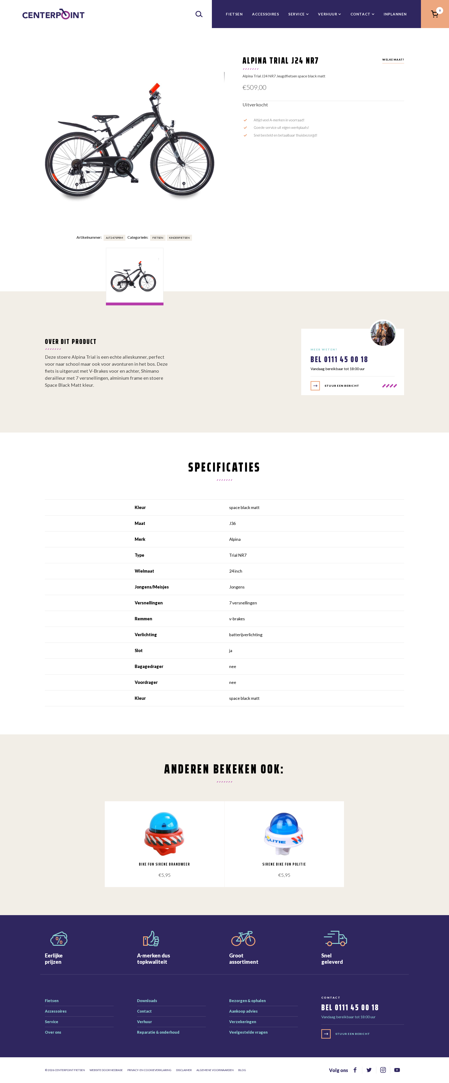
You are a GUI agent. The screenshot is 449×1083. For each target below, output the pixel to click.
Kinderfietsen (179, 237)
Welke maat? (393, 59)
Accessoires (265, 14)
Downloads (147, 1000)
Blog (242, 1070)
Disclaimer (184, 1070)
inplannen (395, 14)
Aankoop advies (243, 1011)
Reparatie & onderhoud (158, 1032)
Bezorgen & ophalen (247, 1000)
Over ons (53, 1032)
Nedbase (116, 1070)
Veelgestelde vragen (248, 1032)
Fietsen (234, 14)
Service (296, 14)
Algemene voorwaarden (215, 1070)
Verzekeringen (242, 1021)
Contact (361, 14)
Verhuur (327, 14)
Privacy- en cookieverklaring (149, 1070)
